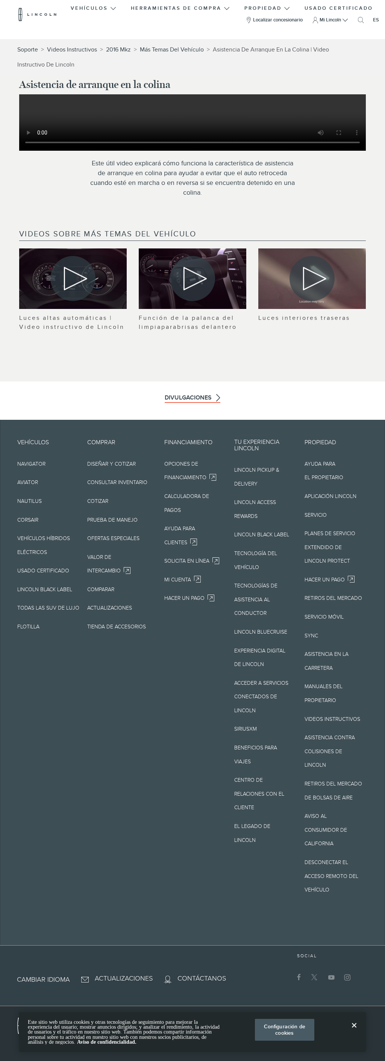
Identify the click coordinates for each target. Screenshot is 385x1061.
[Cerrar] (354, 1031)
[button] (93, 7)
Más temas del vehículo (172, 49)
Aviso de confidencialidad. (106, 1042)
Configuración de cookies (284, 1029)
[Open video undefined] (73, 278)
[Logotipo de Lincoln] (37, 14)
